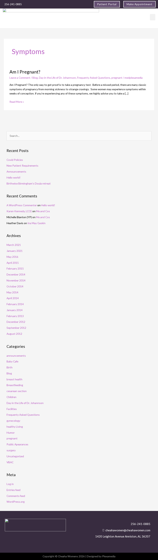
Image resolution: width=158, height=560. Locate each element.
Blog (35, 77)
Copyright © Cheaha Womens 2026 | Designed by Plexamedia (79, 556)
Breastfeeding (15, 385)
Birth (10, 367)
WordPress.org (16, 501)
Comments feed (16, 495)
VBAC (10, 462)
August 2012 (14, 333)
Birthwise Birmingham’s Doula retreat (29, 183)
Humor (11, 432)
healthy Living (15, 426)
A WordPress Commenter (22, 205)
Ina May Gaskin (36, 223)
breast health (14, 379)
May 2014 (12, 292)
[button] (152, 17)
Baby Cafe (12, 361)
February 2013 (15, 316)
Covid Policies (15, 159)
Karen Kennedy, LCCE (19, 211)
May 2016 (12, 256)
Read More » (16, 101)
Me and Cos (43, 211)
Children (11, 397)
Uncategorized (15, 456)
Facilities (12, 409)
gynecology (13, 420)
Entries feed (13, 490)
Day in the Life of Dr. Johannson (57, 77)
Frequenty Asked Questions (93, 77)
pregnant (116, 77)
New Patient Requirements (22, 165)
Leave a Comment (19, 77)
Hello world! (14, 177)
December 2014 (16, 274)
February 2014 (15, 304)
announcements (16, 355)
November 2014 (16, 280)
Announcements (16, 171)
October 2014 (15, 286)
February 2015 (15, 268)
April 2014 (13, 298)
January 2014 (15, 310)
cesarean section (17, 391)
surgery (11, 450)
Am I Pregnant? (24, 71)
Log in (10, 484)
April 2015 (13, 262)
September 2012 (16, 327)
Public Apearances (17, 444)
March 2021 (14, 244)
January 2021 (15, 250)
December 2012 (16, 321)
